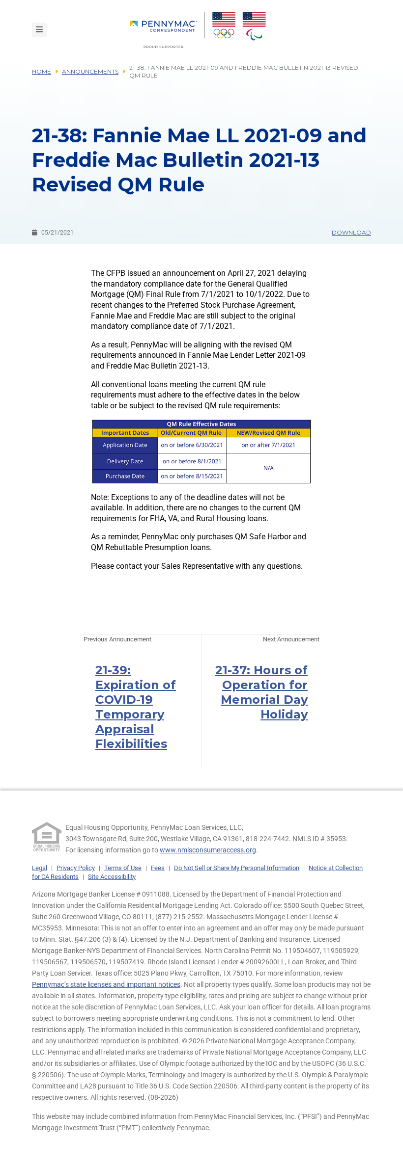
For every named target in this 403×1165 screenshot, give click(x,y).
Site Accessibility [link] (112, 876)
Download (351, 232)
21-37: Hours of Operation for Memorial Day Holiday (261, 692)
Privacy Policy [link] (76, 868)
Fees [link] (158, 868)
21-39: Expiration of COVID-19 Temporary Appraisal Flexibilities (135, 707)
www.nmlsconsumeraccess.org (208, 850)
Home (41, 71)
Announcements (90, 71)
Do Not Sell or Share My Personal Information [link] (236, 868)
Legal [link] (39, 868)
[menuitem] (167, 30)
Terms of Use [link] (123, 868)
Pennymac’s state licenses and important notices (106, 984)
